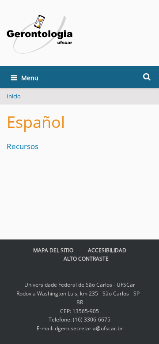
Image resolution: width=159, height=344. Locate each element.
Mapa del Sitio (53, 250)
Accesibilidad (107, 250)
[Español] (40, 34)
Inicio (14, 96)
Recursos (22, 146)
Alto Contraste (86, 258)
